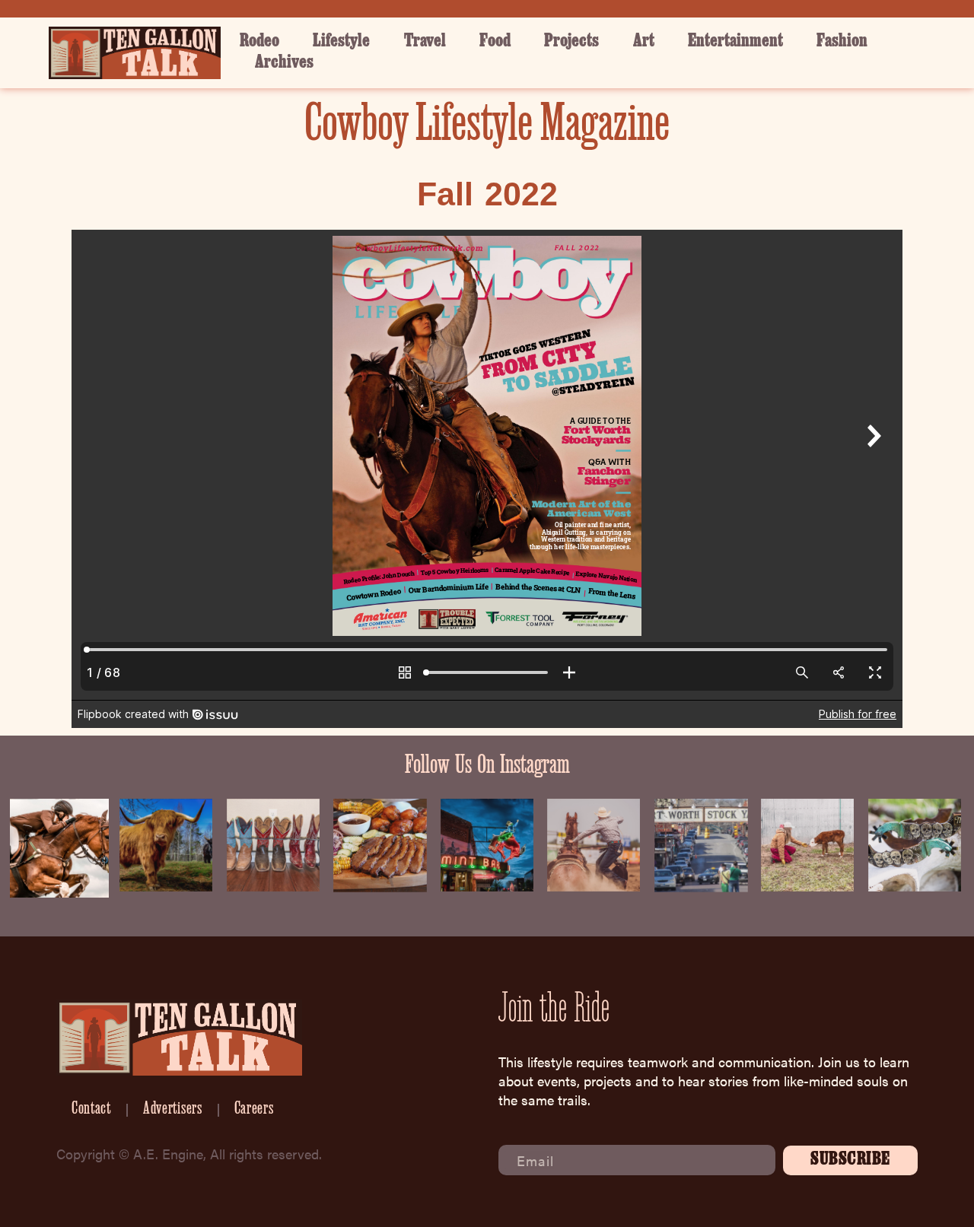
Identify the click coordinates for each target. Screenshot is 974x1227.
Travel (425, 42)
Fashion (841, 42)
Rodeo (259, 42)
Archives (284, 64)
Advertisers (172, 1109)
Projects (571, 42)
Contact (91, 1109)
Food (495, 42)
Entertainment (735, 42)
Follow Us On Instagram (487, 767)
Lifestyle (341, 42)
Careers (254, 1109)
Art (643, 42)
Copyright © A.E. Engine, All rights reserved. (189, 1153)
